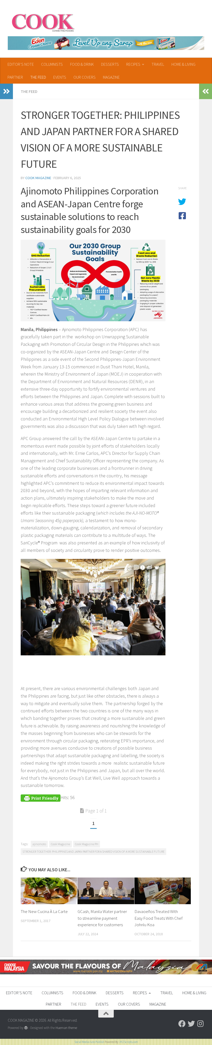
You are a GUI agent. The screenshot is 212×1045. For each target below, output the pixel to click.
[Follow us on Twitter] (191, 1023)
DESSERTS (110, 64)
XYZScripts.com (129, 1042)
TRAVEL (158, 64)
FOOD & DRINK (82, 64)
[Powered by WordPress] (26, 1027)
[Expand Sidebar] (6, 91)
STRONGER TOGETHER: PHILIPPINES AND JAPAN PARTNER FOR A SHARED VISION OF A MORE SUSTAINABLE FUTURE (93, 851)
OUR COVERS (84, 77)
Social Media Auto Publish (89, 1042)
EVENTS (59, 77)
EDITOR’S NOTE (20, 64)
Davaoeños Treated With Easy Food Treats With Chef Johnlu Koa (158, 918)
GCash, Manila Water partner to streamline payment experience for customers (102, 918)
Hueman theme (66, 1028)
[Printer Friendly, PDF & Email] (40, 797)
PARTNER (15, 77)
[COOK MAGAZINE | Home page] (43, 22)
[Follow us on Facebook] (182, 1023)
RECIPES (133, 64)
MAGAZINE (111, 77)
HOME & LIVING (183, 64)
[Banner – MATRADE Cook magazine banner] (106, 972)
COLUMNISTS (52, 64)
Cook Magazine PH (86, 844)
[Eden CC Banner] (106, 43)
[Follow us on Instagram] (200, 1023)
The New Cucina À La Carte (44, 911)
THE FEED (38, 77)
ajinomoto (39, 844)
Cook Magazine (38, 178)
